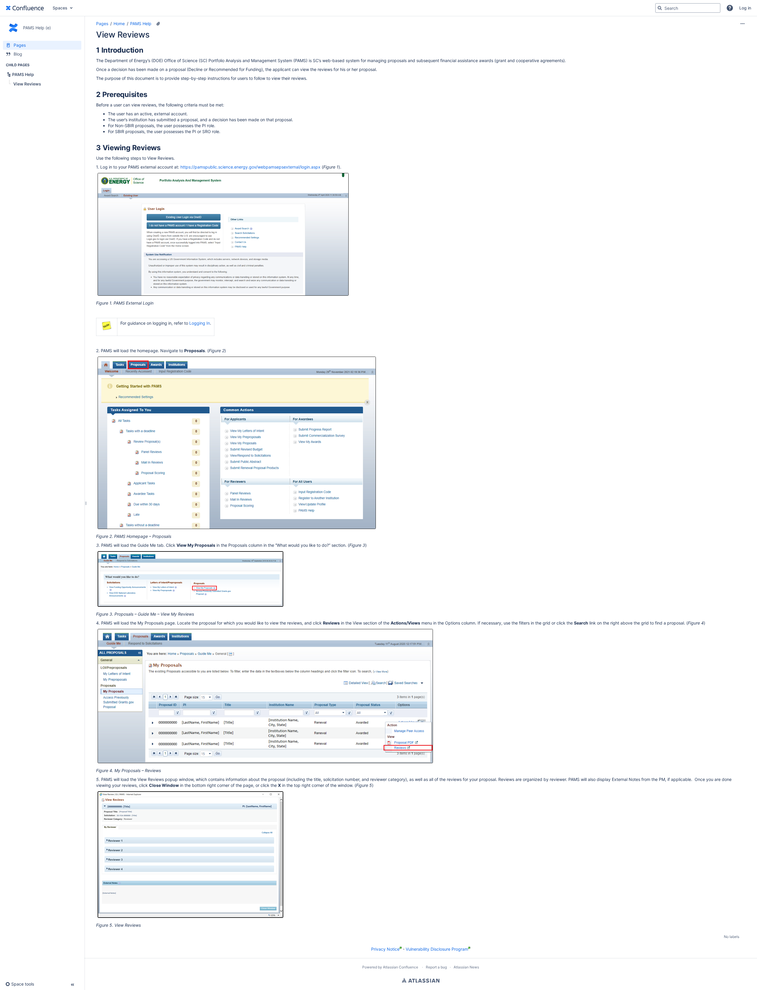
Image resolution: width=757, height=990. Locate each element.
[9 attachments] (158, 23)
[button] (729, 8)
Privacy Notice (385, 949)
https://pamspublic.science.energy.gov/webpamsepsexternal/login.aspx (250, 166)
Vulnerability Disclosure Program (437, 949)
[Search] (659, 8)
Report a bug (436, 967)
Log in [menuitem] (745, 7)
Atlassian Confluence (400, 967)
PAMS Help (140, 23)
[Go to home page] (25, 8)
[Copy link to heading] (145, 51)
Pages (102, 23)
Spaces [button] (60, 7)
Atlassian (420, 980)
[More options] (742, 23)
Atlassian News (466, 967)
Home (119, 23)
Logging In (199, 323)
